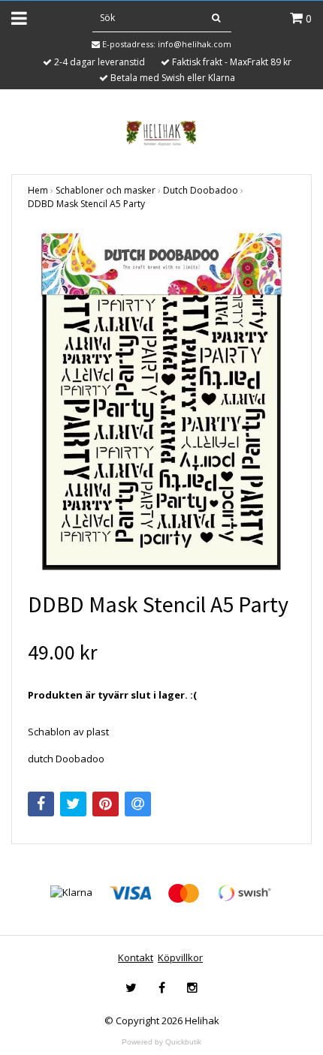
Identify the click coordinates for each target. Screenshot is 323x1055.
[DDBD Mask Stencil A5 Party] (161, 401)
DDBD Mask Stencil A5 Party (86, 203)
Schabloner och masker (105, 190)
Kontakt (135, 957)
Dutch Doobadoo (200, 190)
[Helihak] (161, 133)
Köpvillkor (180, 957)
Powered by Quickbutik (161, 1042)
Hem (38, 190)
